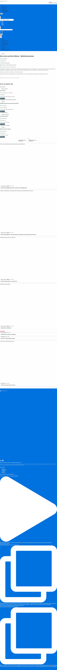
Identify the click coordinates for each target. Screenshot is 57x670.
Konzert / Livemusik (5, 114)
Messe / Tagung (4, 88)
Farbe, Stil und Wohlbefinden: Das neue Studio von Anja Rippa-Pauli (14, 187)
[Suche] (13, 19)
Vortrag (3, 53)
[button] (2, 24)
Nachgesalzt (3, 336)
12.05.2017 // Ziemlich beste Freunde (8, 385)
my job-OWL (2, 90)
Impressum (4, 48)
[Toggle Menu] (1, 35)
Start (2, 5)
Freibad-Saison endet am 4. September (8, 334)
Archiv (3, 46)
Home (3, 39)
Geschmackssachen (5, 10)
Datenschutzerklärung (6, 49)
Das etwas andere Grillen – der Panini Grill (9, 281)
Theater (3, 127)
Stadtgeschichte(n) (5, 11)
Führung (3, 101)
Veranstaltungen (4, 6)
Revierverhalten (4, 9)
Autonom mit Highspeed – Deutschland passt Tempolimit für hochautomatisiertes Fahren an (18, 234)
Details (2, 98)
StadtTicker (4, 8)
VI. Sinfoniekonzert (4, 116)
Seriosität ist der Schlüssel (6, 327)
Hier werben (4, 47)
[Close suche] (0, 17)
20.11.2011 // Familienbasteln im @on (8, 338)
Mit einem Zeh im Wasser (5, 129)
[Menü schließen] (1, 37)
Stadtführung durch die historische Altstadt (9, 103)
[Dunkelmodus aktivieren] (1, 13)
